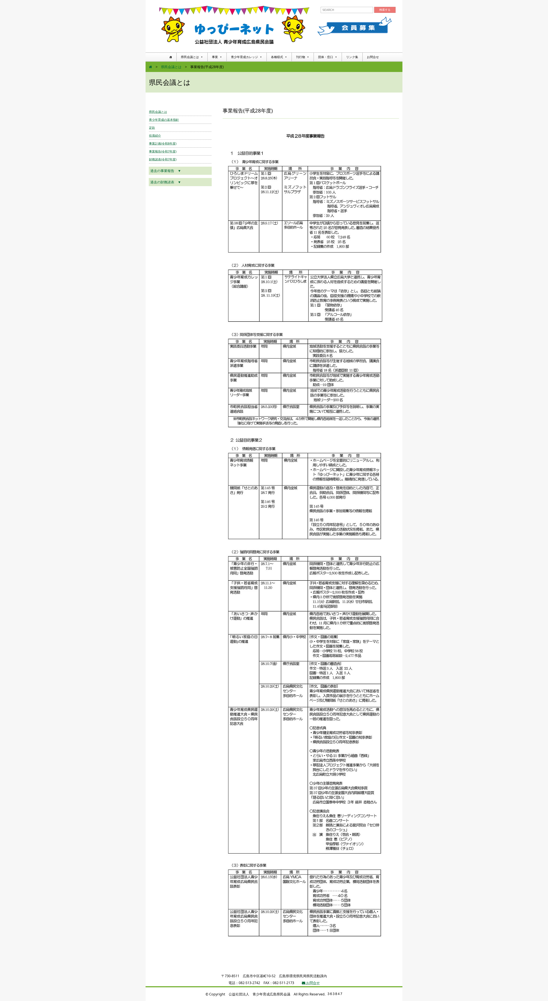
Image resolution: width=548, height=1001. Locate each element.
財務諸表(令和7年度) (162, 159)
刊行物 (300, 57)
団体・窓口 (325, 57)
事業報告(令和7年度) (162, 151)
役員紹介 (155, 135)
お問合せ (373, 57)
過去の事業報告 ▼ (165, 170)
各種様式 (277, 57)
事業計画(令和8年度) (162, 143)
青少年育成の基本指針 (164, 120)
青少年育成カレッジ (244, 57)
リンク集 (352, 57)
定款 (152, 128)
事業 (215, 57)
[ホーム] (170, 57)
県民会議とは (190, 57)
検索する (384, 9)
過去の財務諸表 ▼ (165, 182)
